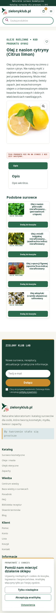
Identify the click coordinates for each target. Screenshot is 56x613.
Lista (4, 538)
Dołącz (28, 382)
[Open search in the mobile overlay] (28, 20)
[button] (43, 106)
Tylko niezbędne (28, 590)
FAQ (4, 499)
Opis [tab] (15, 165)
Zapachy (6, 470)
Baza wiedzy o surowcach (15, 488)
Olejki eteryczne (10, 465)
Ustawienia (28, 605)
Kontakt (6, 549)
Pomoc (5, 528)
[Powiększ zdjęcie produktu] (28, 122)
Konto (5, 533)
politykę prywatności (28, 392)
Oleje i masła (8, 460)
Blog (4, 515)
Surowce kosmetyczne (13, 455)
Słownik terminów (11, 509)
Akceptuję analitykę (28, 597)
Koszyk (5, 543)
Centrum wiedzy (10, 483)
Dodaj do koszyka (28, 224)
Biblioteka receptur (12, 504)
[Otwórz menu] (51, 11)
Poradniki (7, 494)
